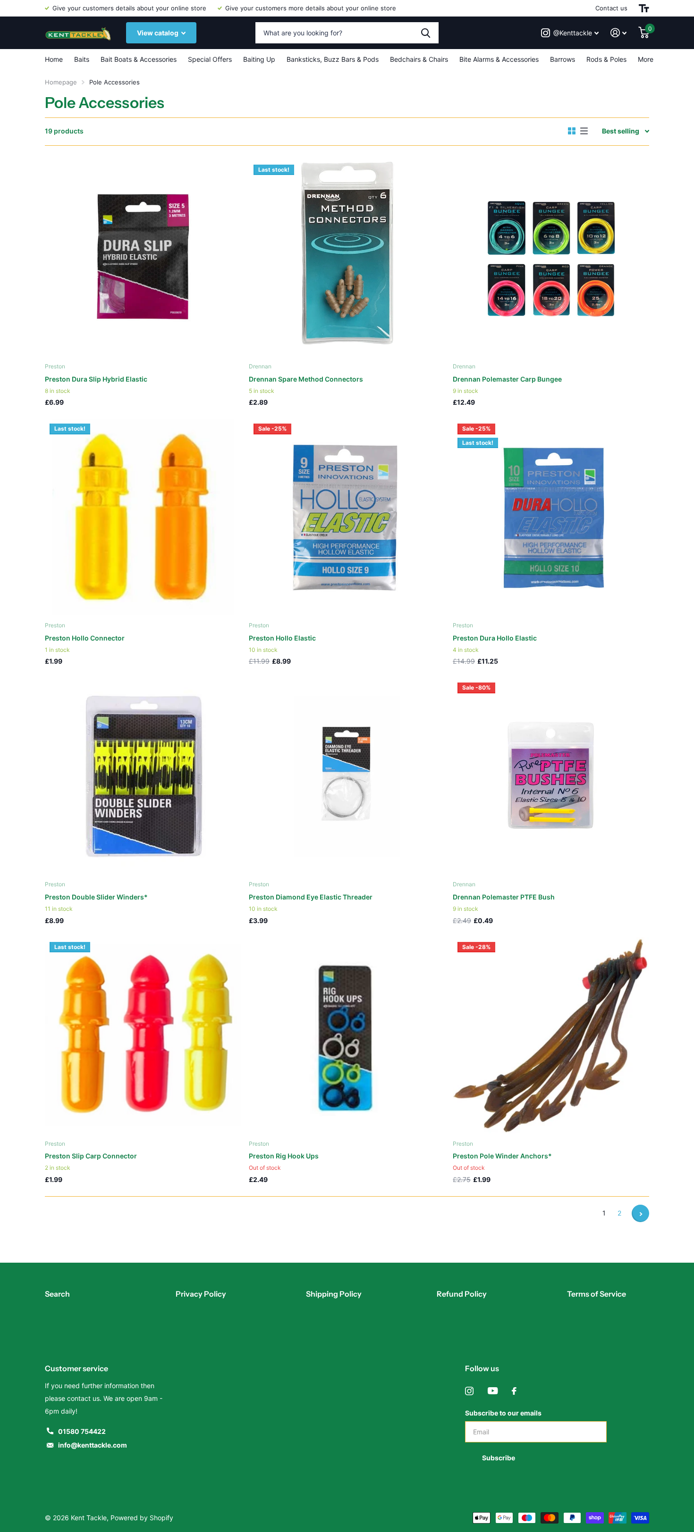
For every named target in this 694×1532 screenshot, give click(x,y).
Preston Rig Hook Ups (284, 1156)
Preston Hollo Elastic (282, 638)
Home (54, 59)
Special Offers (210, 59)
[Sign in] (618, 32)
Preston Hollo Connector (85, 638)
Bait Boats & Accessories (139, 59)
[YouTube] (493, 1391)
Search (57, 1294)
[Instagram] (469, 1391)
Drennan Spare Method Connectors (306, 379)
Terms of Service (596, 1294)
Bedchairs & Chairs (419, 59)
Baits (81, 59)
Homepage (61, 82)
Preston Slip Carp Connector (91, 1156)
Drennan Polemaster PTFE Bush (504, 897)
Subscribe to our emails (503, 1413)
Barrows (562, 59)
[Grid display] (572, 131)
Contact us (611, 8)
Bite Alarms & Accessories (499, 59)
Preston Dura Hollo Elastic (495, 638)
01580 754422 (82, 1431)
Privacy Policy (201, 1294)
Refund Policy (462, 1294)
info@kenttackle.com (92, 1445)
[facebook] (514, 1391)
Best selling (620, 131)
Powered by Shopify (141, 1518)
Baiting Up (259, 59)
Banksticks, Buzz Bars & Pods (333, 59)
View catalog (158, 33)
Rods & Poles (606, 59)
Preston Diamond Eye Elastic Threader (310, 897)
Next (640, 1213)
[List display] (584, 131)
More (645, 59)
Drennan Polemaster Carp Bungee (507, 379)
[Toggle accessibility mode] (644, 8)
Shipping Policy (334, 1294)
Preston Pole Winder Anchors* (502, 1156)
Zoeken (426, 32)
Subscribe (499, 1458)
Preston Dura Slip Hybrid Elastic (96, 379)
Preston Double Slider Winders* (96, 897)
